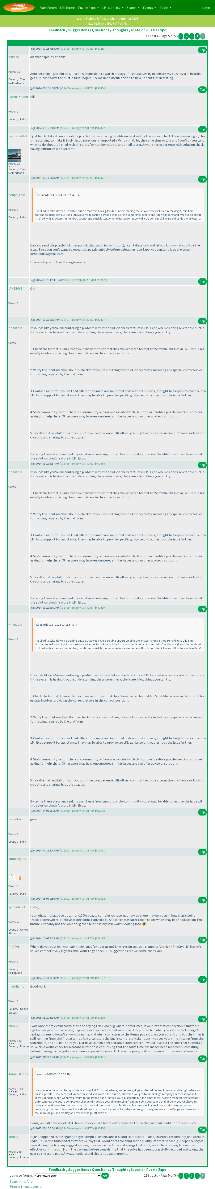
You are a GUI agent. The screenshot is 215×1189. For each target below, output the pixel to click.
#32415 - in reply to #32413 (77, 48)
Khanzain (15, 328)
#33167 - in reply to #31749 (77, 978)
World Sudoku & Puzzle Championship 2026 (107, 18)
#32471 (100, 178)
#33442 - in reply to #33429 (77, 1057)
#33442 (100, 1057)
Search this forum (22, 1181)
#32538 (100, 811)
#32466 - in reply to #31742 (77, 88)
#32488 (100, 463)
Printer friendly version (26, 1186)
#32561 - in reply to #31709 (77, 850)
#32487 (100, 320)
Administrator (18, 1074)
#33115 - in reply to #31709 (77, 938)
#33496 (100, 1128)
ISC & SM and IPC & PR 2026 (107, 23)
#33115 (100, 938)
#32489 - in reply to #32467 (77, 607)
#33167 (100, 978)
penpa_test (16, 195)
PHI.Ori (13, 946)
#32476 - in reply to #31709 (78, 280)
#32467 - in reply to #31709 (77, 128)
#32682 (100, 898)
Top (202, 50)
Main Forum (49, 7)
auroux (13, 1026)
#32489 (100, 607)
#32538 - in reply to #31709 (77, 811)
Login (206, 7)
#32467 (100, 128)
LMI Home (68, 7)
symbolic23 (16, 907)
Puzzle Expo (87, 7)
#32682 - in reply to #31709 (77, 898)
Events (148, 7)
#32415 (100, 48)
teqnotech (16, 819)
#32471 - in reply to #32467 (77, 178)
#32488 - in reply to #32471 (77, 463)
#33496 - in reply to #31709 (77, 1128)
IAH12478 (15, 288)
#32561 (100, 850)
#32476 (101, 280)
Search (132, 7)
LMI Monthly (111, 7)
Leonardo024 (17, 136)
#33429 (100, 1018)
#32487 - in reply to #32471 (77, 320)
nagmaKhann (18, 96)
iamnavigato (17, 859)
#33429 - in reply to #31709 (77, 1018)
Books (164, 7)
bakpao (13, 57)
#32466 (100, 88)
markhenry (16, 986)
